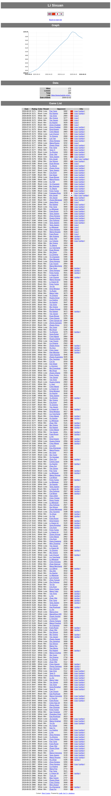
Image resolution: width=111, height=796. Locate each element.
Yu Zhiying (53, 152)
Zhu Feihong (54, 220)
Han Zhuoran (54, 669)
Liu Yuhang (53, 241)
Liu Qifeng (53, 569)
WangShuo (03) (55, 614)
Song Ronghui (55, 525)
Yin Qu (52, 286)
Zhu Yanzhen (54, 359)
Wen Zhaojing (54, 544)
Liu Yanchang (54, 248)
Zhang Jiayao (54, 639)
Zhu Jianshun (54, 641)
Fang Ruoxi (53, 211)
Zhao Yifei (53, 154)
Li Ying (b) (53, 698)
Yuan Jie (52, 776)
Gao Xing (53, 671)
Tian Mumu (53, 648)
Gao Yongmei (54, 712)
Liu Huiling (53, 300)
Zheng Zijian (54, 705)
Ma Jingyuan (54, 186)
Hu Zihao (53, 760)
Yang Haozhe (54, 355)
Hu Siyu (52, 348)
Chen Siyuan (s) (55, 320)
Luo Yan (52, 138)
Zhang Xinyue (54, 309)
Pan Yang (53, 111)
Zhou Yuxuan (54, 580)
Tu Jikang (53, 166)
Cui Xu (52, 361)
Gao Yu (52, 728)
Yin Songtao (54, 457)
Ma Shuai (53, 330)
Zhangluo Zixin (55, 714)
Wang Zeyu (53, 612)
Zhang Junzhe (54, 616)
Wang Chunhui (55, 623)
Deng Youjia (54, 500)
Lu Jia (51, 609)
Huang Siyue (54, 298)
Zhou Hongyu (54, 141)
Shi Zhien (53, 252)
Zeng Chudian (54, 125)
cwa (76, 111)
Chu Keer (53, 173)
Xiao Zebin (53, 496)
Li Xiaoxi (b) (54, 275)
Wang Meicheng (55, 266)
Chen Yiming (54, 498)
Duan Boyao (54, 163)
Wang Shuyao (54, 280)
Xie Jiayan (53, 198)
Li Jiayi (52, 384)
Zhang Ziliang (54, 373)
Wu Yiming (53, 118)
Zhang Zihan (54, 145)
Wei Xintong (54, 236)
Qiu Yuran (53, 327)
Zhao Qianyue (54, 564)
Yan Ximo (53, 116)
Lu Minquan (54, 209)
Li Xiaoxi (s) (54, 389)
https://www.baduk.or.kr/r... (61, 95)
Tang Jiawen (54, 157)
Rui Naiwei (53, 113)
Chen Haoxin (54, 318)
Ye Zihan (52, 514)
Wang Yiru (53, 646)
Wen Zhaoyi (54, 785)
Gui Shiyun (53, 161)
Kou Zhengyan (55, 448)
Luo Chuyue (54, 134)
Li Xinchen (53, 366)
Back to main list (55, 20)
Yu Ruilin (52, 291)
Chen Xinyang (54, 562)
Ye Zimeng (53, 136)
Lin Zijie (52, 446)
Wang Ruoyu (54, 143)
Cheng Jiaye (54, 462)
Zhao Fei (52, 789)
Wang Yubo (53, 293)
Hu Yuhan (53, 726)
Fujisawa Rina (55, 193)
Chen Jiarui (53, 350)
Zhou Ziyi (53, 459)
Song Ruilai (54, 334)
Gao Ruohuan (54, 607)
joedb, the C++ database (66, 793)
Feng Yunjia (54, 191)
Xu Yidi (52, 182)
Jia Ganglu (53, 484)
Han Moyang (54, 259)
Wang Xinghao (55, 721)
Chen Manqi (54, 132)
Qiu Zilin (52, 571)
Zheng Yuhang (55, 621)
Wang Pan (53, 769)
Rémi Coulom (46, 793)
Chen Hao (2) (54, 703)
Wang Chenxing (55, 696)
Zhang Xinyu (54, 168)
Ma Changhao (54, 368)
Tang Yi (52, 150)
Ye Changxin (54, 184)
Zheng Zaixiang (55, 323)
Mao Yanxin (54, 778)
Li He (51, 437)
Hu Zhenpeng (54, 787)
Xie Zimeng (53, 657)
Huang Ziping (54, 218)
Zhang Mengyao (55, 200)
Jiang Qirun (53, 202)
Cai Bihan (53, 478)
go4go (81, 111)
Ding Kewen (54, 129)
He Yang (52, 452)
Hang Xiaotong (55, 541)
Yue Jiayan (53, 120)
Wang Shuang (54, 232)
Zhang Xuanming (56, 357)
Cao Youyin (53, 264)
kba (76, 159)
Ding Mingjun (54, 289)
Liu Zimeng (53, 255)
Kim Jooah (53, 159)
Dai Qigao (53, 175)
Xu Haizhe (53, 123)
